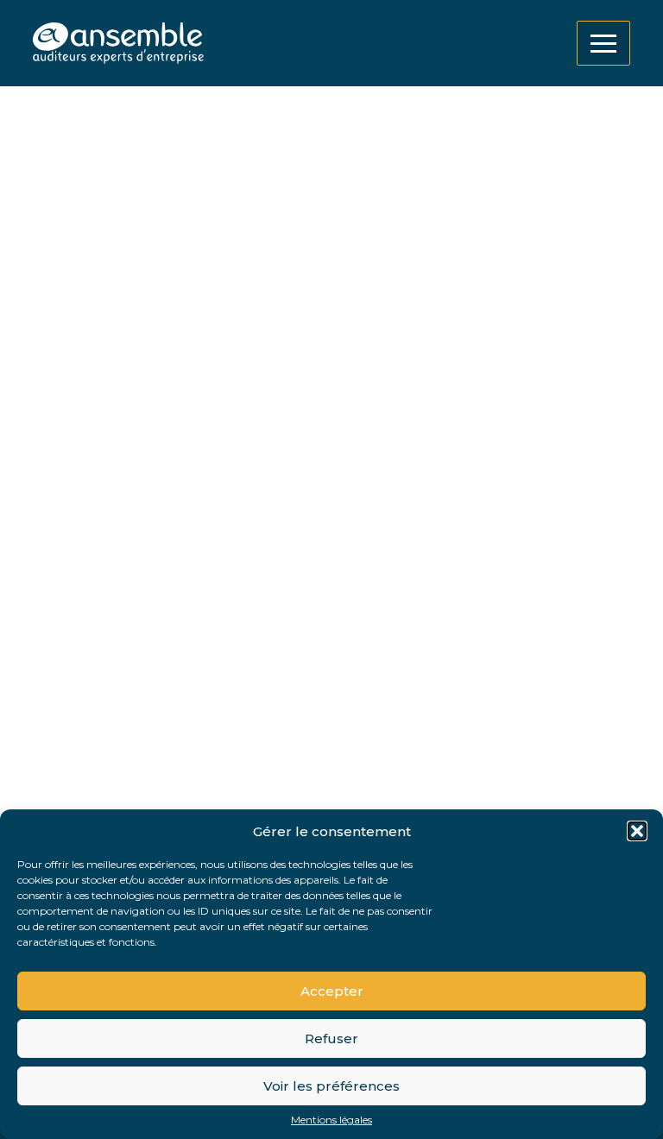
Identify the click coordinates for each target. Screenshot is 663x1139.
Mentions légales (331, 1120)
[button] (637, 831)
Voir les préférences (331, 1086)
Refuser (331, 1038)
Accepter (331, 991)
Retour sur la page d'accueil (136, 676)
